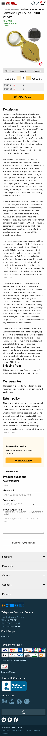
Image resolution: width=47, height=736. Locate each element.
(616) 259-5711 (11, 620)
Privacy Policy (17, 727)
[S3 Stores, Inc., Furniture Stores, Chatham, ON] (14, 686)
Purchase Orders (8, 672)
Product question (12, 509)
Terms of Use (6, 727)
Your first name (11, 481)
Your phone (9, 500)
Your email (8, 490)
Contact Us (5, 636)
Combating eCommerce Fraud (14, 660)
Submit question (23, 542)
